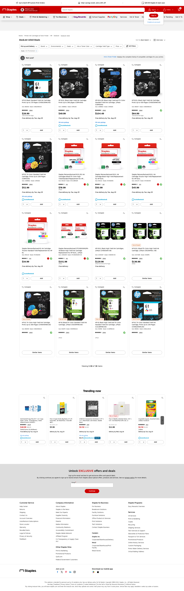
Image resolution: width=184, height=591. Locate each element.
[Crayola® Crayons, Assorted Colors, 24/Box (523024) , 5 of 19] (151, 408)
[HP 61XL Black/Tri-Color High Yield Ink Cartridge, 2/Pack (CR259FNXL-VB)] (147, 231)
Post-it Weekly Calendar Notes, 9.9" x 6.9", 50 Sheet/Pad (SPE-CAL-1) (120, 420)
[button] (142, 9)
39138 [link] (29, 425)
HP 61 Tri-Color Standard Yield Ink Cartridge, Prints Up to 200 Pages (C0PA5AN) (34, 176)
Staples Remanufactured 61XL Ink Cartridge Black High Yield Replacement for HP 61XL (109, 176)
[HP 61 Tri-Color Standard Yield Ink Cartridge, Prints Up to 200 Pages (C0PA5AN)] (37, 157)
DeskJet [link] (56, 36)
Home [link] (21, 36)
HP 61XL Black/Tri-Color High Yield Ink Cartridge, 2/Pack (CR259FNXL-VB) (145, 250)
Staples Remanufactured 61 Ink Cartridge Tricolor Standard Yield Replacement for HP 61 (37, 251)
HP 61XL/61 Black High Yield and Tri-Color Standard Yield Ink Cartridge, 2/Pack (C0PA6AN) (110, 102)
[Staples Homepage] (10, 10)
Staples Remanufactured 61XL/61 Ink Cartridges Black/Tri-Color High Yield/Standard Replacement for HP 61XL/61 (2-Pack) (72, 176)
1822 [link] (147, 425)
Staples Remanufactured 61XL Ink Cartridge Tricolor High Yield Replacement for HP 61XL (146, 176)
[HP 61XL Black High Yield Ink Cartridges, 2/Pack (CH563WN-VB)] (110, 231)
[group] (33, 420)
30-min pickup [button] (64, 122)
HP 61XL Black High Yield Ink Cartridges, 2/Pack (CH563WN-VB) (109, 250)
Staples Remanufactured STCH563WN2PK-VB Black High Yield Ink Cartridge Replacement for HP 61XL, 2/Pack (74, 251)
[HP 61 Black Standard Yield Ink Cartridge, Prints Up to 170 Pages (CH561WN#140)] (37, 83)
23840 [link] (31, 110)
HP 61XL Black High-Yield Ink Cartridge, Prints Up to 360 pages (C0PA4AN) (73, 101)
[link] (30, 3)
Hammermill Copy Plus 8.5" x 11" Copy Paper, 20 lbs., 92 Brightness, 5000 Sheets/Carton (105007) (31, 420)
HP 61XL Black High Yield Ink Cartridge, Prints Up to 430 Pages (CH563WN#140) (146, 101)
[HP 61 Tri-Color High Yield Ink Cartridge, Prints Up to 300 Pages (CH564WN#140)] (37, 305)
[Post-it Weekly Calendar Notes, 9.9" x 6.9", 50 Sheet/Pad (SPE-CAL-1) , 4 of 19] (121, 408)
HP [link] (51, 36)
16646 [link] (140, 110)
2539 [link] (88, 425)
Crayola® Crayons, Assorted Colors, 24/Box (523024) (149, 420)
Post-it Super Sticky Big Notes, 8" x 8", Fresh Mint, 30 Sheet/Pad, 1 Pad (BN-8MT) (61, 420)
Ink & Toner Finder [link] (110, 57)
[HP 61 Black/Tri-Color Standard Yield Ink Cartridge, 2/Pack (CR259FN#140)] (74, 305)
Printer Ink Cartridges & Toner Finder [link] (36, 36)
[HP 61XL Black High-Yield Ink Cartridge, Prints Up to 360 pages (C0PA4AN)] (74, 83)
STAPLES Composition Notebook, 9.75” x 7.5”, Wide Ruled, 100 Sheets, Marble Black (91, 420)
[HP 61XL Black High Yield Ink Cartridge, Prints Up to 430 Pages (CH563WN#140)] (147, 83)
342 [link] (67, 184)
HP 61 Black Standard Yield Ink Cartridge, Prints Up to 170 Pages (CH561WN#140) (36, 101)
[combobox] (103, 10)
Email (74, 483)
